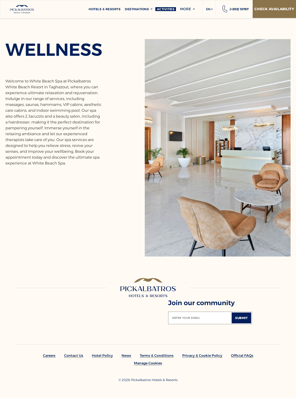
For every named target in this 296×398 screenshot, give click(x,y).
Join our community (201, 303)
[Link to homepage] (148, 287)
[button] (209, 9)
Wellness (53, 49)
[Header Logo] (22, 9)
